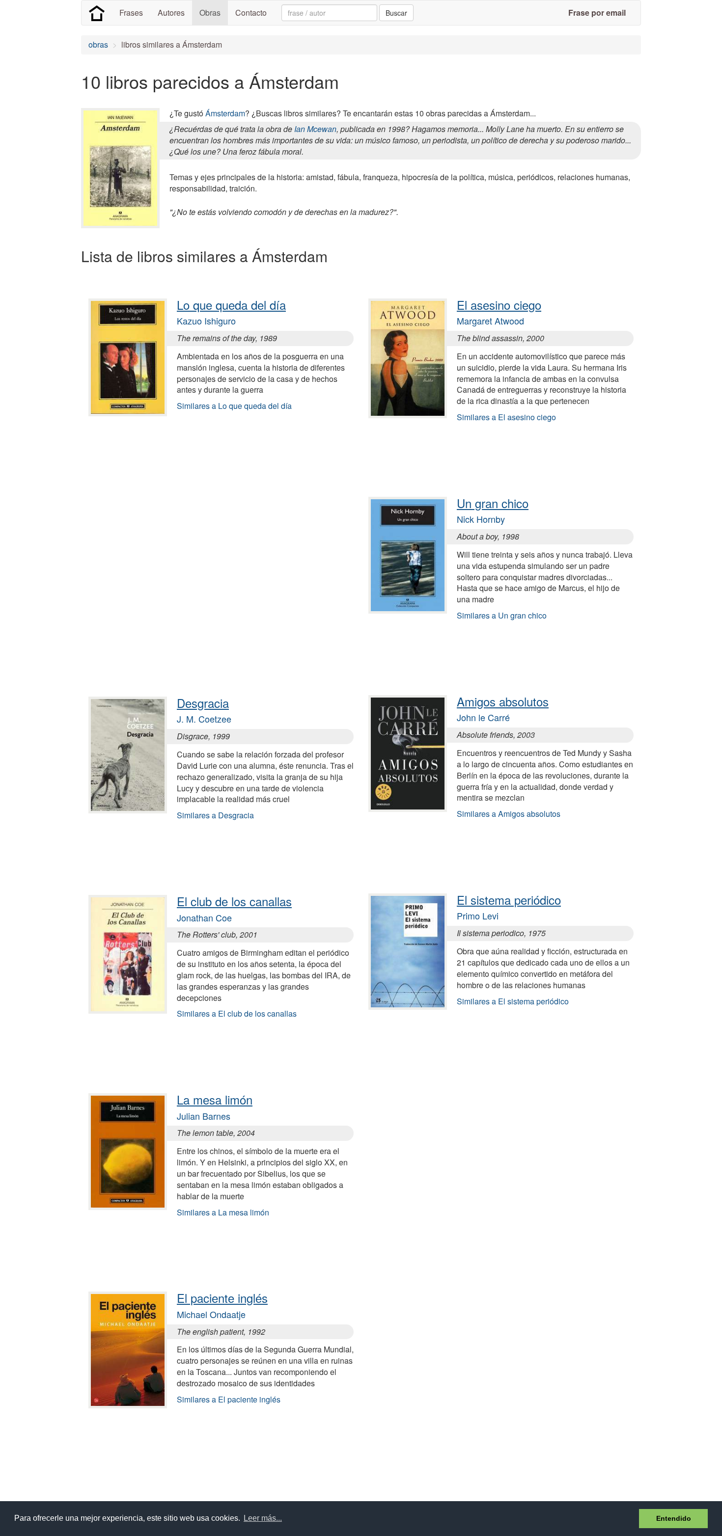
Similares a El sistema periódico (513, 1001)
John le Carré (483, 717)
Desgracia (203, 702)
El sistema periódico (509, 899)
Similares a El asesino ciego (506, 417)
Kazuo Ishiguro (206, 320)
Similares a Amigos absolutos (508, 813)
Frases (131, 12)
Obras (210, 12)
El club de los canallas (234, 901)
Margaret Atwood (490, 320)
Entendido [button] (673, 1518)
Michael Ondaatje (211, 1314)
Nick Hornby (481, 518)
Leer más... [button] (263, 1518)
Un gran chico (492, 503)
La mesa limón (214, 1099)
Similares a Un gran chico (502, 615)
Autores (171, 12)
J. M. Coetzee (204, 718)
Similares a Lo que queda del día (234, 405)
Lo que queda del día (231, 304)
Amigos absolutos (503, 701)
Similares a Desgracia (215, 815)
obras (98, 44)
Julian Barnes (203, 1115)
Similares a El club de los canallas (237, 1013)
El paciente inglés (222, 1297)
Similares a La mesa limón (223, 1212)
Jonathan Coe (204, 917)
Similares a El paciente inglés (228, 1399)
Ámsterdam (225, 113)
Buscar (396, 13)
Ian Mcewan (315, 129)
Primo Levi (478, 915)
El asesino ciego (499, 304)
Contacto (251, 12)
